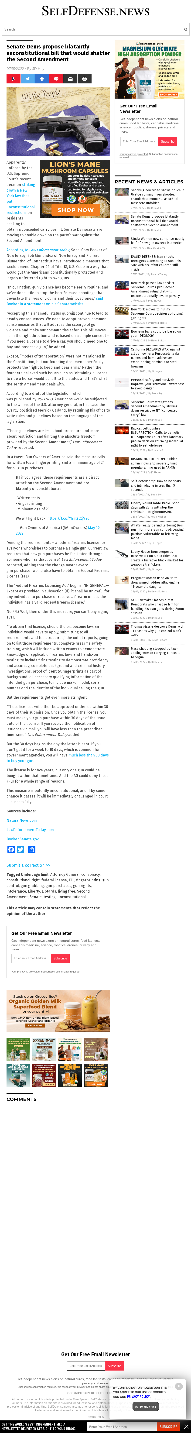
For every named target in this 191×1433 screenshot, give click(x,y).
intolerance (16, 891)
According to (38, 250)
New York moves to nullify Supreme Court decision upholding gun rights (157, 313)
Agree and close (145, 1406)
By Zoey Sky (155, 393)
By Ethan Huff (155, 450)
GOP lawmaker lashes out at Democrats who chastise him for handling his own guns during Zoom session (157, 606)
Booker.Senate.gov (23, 839)
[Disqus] (58, 1164)
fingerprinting (88, 880)
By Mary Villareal (156, 248)
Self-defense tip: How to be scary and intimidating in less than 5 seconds (156, 485)
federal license (54, 880)
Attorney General (64, 874)
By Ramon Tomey (157, 274)
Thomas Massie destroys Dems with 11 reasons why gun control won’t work (157, 631)
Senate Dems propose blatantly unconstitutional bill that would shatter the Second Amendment (155, 221)
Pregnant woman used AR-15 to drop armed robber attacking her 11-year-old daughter (156, 582)
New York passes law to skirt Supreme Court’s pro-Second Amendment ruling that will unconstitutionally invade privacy (155, 289)
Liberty (34, 891)
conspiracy (90, 874)
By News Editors (157, 322)
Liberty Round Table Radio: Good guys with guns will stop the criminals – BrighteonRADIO (155, 507)
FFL (71, 880)
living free (66, 891)
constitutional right (23, 880)
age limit (41, 874)
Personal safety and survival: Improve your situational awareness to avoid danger (157, 384)
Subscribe (168, 1427)
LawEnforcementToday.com (30, 830)
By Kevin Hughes (156, 516)
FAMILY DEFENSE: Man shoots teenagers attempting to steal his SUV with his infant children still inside (156, 263)
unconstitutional (72, 897)
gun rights (82, 885)
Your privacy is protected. (25, 971)
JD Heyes (40, 69)
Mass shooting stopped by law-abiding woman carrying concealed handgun (156, 653)
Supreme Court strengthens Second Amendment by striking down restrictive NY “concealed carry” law (154, 408)
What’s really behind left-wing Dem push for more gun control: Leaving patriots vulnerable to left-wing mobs (157, 531)
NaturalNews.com (22, 820)
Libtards (49, 891)
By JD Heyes (154, 208)
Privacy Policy (95, 1417)
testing (50, 897)
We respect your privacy (71, 1386)
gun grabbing (32, 885)
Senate (36, 897)
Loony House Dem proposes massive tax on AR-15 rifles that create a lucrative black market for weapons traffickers (157, 558)
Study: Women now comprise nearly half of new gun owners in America (157, 241)
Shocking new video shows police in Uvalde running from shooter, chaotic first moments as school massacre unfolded (157, 196)
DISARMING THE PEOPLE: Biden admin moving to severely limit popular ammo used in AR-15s (154, 463)
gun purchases (58, 885)
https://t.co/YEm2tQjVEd (68, 518)
